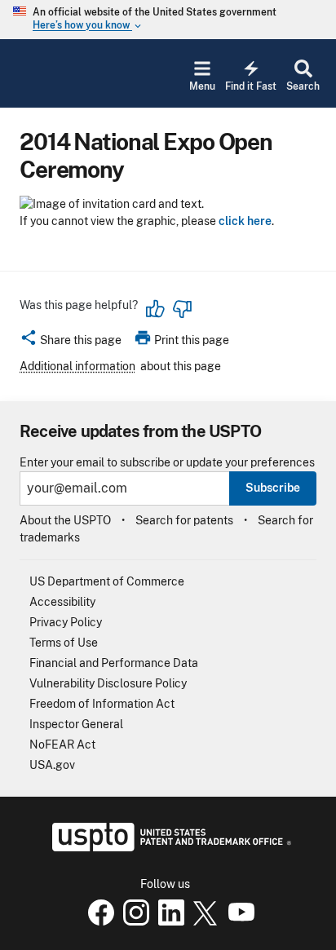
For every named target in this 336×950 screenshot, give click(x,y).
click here (245, 221)
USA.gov (52, 764)
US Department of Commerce (106, 581)
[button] (71, 342)
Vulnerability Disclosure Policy (108, 683)
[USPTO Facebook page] (98, 921)
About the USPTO (65, 520)
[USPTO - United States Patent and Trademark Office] (168, 847)
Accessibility (62, 601)
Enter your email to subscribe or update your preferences (167, 463)
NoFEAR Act (62, 744)
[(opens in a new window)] (133, 921)
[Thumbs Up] (156, 309)
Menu (202, 86)
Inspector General (76, 724)
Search (303, 86)
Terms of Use (63, 642)
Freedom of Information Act (102, 703)
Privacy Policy (65, 622)
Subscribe (272, 487)
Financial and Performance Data (113, 662)
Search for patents (184, 520)
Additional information (77, 366)
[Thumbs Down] (182, 309)
